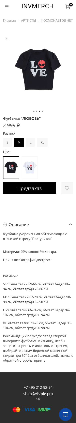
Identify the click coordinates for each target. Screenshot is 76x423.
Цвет (7, 152)
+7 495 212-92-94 (38, 387)
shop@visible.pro (38, 393)
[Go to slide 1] (33, 111)
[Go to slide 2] (36, 111)
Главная (9, 20)
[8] (30, 167)
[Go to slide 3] (39, 111)
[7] (11, 167)
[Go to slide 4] (42, 111)
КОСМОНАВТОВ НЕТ (57, 20)
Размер (9, 133)
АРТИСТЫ (28, 20)
